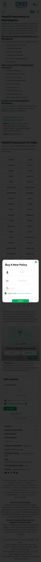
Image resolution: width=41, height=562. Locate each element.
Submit (20, 301)
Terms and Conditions (24, 293)
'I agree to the (19, 293)
